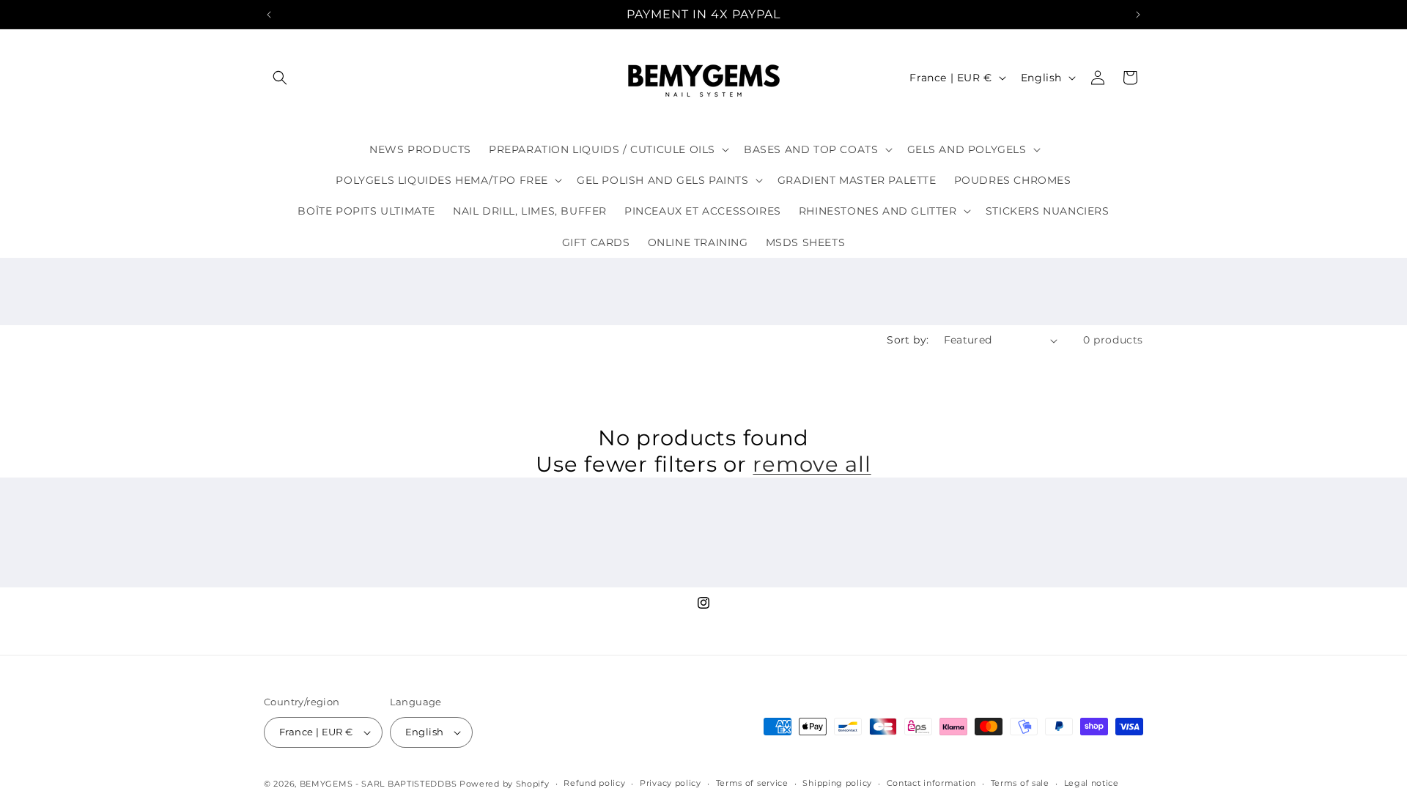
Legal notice (1091, 783)
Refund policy (594, 783)
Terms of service (752, 783)
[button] (280, 78)
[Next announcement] (1138, 15)
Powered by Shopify (504, 784)
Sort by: (907, 339)
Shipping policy (837, 783)
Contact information (931, 783)
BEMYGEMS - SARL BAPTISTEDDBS (378, 784)
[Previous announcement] (269, 15)
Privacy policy (670, 783)
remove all (812, 464)
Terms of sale (1020, 783)
